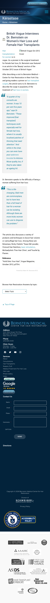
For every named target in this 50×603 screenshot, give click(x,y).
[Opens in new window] (19, 519)
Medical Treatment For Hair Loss (14, 369)
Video (5, 376)
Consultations (8, 361)
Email (9, 408)
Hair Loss (6, 371)
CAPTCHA (8, 429)
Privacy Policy (25, 506)
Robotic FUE (7, 366)
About (5, 359)
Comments (7, 422)
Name (8, 402)
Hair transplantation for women (8, 54)
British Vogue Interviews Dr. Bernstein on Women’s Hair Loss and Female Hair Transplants (23, 39)
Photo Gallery (8, 374)
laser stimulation (28, 247)
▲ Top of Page (8, 304)
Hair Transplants (9, 364)
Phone (8, 413)
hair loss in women (20, 90)
